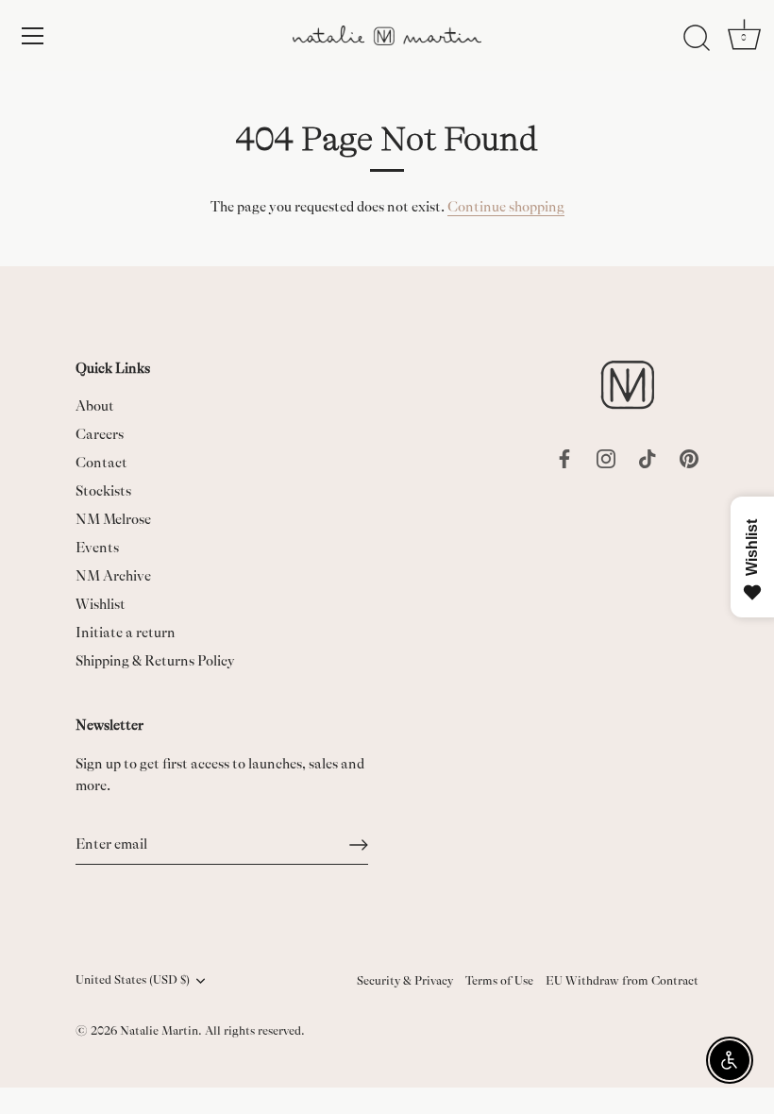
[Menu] (33, 36)
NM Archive (113, 576)
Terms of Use (499, 980)
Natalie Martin (159, 1031)
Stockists (103, 491)
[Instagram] (606, 457)
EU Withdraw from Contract (622, 980)
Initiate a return (126, 633)
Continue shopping (505, 207)
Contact (101, 463)
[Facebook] (564, 457)
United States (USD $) (133, 980)
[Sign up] (358, 845)
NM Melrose (113, 520)
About (95, 406)
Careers (100, 435)
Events (97, 548)
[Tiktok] (647, 457)
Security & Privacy (405, 980)
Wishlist (101, 605)
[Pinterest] (689, 457)
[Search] (696, 38)
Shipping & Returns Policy (155, 661)
